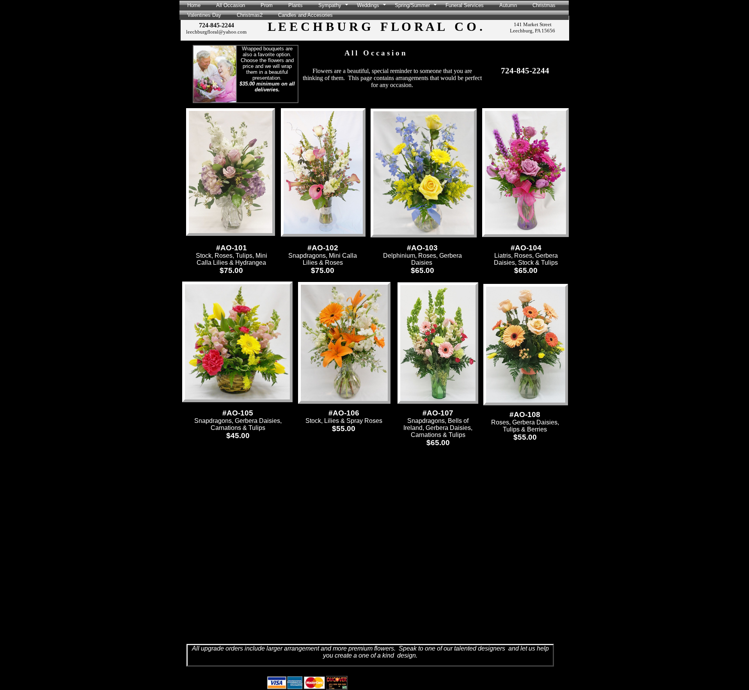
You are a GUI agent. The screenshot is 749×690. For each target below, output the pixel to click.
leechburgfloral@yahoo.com (216, 32)
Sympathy (329, 5)
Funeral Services (464, 5)
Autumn (508, 5)
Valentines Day (204, 15)
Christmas (544, 5)
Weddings (368, 5)
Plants (295, 5)
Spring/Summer (412, 5)
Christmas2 (250, 15)
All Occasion (230, 5)
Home (194, 5)
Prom (267, 5)
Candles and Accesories (305, 15)
